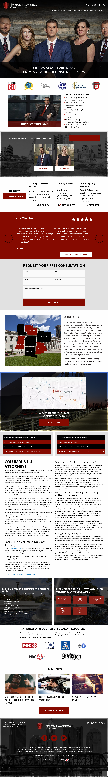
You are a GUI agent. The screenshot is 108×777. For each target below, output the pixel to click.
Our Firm (93, 10)
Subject (58, 279)
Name (26, 271)
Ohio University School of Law (87, 563)
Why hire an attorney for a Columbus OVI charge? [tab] (20, 437)
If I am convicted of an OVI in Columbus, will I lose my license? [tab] (23, 447)
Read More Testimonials (76, 254)
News (86, 10)
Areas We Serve (66, 10)
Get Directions (54, 422)
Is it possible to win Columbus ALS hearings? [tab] (73, 437)
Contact (101, 10)
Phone (57, 271)
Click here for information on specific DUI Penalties (21, 574)
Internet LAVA (60, 760)
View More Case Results (15, 196)
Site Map (58, 755)
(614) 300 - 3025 (94, 5)
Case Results (78, 10)
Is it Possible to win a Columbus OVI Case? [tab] (17, 442)
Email (26, 279)
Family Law (73, 755)
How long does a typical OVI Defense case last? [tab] (74, 451)
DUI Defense (55, 10)
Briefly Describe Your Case (33, 288)
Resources (65, 755)
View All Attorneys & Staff (84, 138)
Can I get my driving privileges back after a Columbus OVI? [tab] (22, 451)
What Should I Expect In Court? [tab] (69, 442)
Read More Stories (54, 710)
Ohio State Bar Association (61, 563)
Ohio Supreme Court (74, 563)
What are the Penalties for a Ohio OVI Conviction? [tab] (74, 447)
